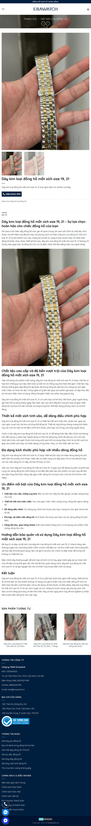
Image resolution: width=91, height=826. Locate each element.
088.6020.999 (13, 194)
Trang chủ (30, 18)
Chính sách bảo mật (11, 791)
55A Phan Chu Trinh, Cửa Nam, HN (18, 708)
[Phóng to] (4, 147)
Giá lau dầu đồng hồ (11, 754)
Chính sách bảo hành (11, 787)
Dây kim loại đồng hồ (54, 18)
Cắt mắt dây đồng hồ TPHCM (15, 750)
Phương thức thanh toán (13, 800)
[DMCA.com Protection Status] (45, 819)
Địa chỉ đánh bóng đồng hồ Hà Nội (18, 745)
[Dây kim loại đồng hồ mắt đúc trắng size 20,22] (75, 627)
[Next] (85, 91)
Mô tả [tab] (4, 215)
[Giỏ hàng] (88, 9)
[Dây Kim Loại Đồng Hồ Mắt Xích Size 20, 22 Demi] (15, 627)
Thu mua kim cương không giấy (16, 768)
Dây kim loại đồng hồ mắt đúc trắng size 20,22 (75, 645)
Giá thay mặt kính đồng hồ (14, 763)
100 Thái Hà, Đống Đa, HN (14, 704)
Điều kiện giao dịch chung (13, 782)
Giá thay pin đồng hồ (11, 741)
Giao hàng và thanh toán (13, 805)
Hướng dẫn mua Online (13, 809)
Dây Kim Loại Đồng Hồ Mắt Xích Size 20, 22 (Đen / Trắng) (45, 645)
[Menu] (3, 9)
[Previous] (6, 91)
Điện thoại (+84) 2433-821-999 (15, 680)
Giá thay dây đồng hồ (12, 759)
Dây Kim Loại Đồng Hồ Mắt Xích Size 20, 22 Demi (15, 645)
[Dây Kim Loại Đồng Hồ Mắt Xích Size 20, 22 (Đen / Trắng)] (45, 627)
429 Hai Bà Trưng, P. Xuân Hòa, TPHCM (20, 713)
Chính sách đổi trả (10, 796)
